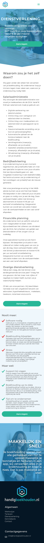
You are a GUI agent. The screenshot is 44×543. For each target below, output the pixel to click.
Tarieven (9, 514)
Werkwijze (9, 511)
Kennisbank (10, 519)
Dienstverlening (12, 516)
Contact (8, 521)
